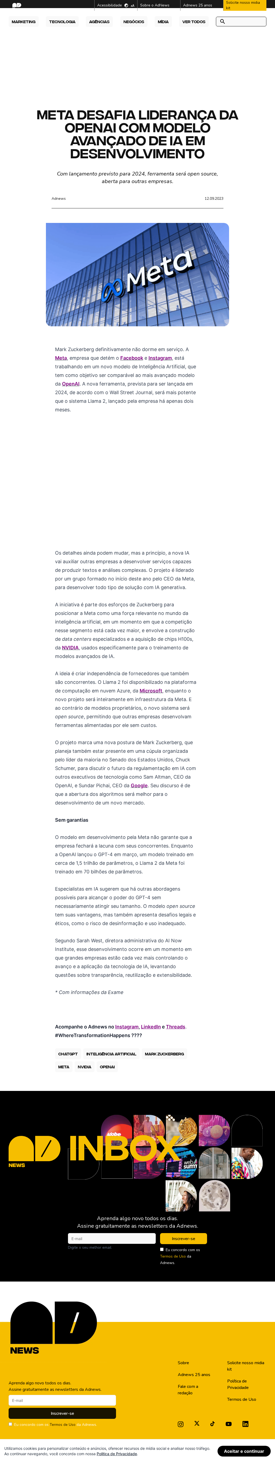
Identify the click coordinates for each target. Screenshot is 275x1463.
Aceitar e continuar (244, 1451)
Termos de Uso (173, 1256)
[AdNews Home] (16, 5)
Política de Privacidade (238, 1384)
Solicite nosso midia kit (245, 1366)
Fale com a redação (188, 1390)
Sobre (183, 1363)
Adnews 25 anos (194, 1375)
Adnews (59, 198)
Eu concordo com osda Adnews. (180, 1256)
